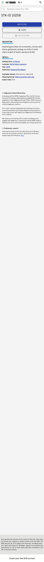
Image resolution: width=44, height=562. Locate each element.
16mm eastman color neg (24, 77)
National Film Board (18, 70)
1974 (8, 67)
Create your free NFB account (22, 558)
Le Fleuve (16, 62)
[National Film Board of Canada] (11, 2)
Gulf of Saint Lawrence (18, 64)
